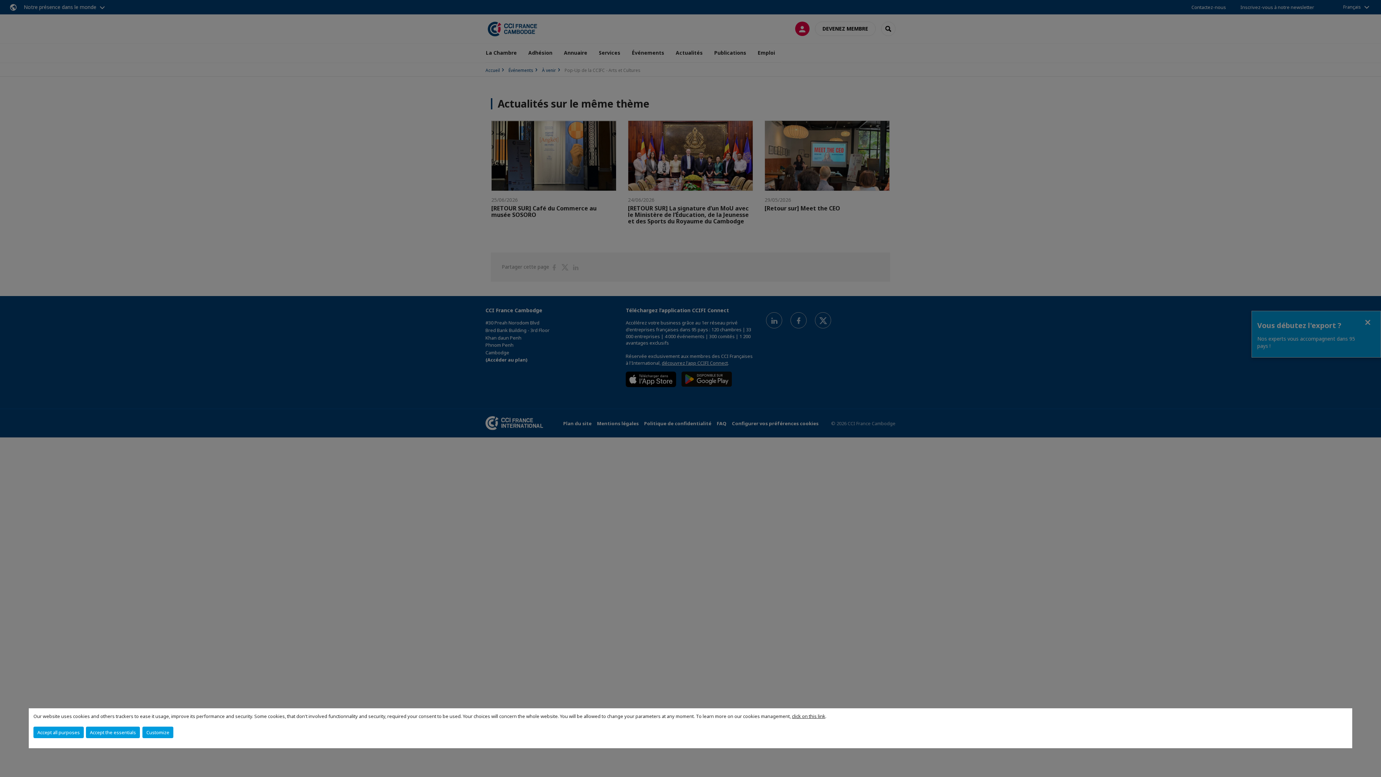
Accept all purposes (58, 732)
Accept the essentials (113, 732)
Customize (157, 732)
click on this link (808, 716)
